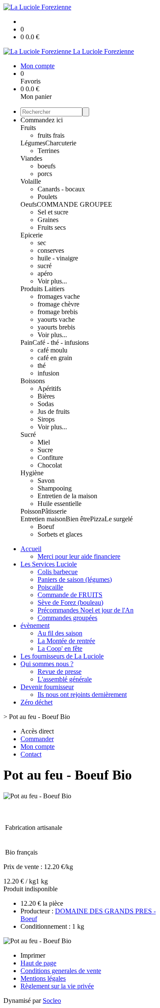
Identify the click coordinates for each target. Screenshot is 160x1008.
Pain (26, 342)
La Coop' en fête (60, 648)
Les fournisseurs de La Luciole (62, 656)
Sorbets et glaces (60, 534)
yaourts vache (56, 319)
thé (42, 365)
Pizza (97, 519)
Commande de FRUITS (70, 594)
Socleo (52, 1000)
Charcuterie (60, 143)
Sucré (28, 434)
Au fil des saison (60, 633)
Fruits (28, 127)
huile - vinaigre (58, 258)
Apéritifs (49, 388)
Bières (46, 396)
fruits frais (51, 135)
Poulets (47, 196)
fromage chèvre (58, 304)
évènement (34, 625)
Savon (46, 480)
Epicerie (31, 235)
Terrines (48, 150)
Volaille (30, 181)
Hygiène (32, 473)
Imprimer (32, 955)
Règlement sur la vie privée (57, 986)
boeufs (46, 166)
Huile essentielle (59, 503)
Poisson (30, 511)
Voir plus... (52, 281)
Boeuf (46, 526)
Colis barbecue (58, 571)
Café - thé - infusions (60, 342)
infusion (48, 373)
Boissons (32, 380)
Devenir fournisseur (47, 686)
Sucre (45, 449)
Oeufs (28, 204)
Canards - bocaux (61, 189)
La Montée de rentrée (66, 640)
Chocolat (50, 465)
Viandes (31, 158)
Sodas (46, 403)
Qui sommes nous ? (46, 663)
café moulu (52, 350)
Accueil (30, 548)
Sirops (46, 419)
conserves (51, 250)
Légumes (32, 143)
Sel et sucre (53, 212)
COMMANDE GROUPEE (74, 204)
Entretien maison (43, 519)
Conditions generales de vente (60, 970)
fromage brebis (58, 311)
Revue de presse (59, 671)
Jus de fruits (54, 411)
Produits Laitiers (42, 288)
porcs (45, 173)
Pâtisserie (54, 511)
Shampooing (55, 488)
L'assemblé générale (65, 679)
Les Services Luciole (48, 564)
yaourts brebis (56, 327)
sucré (45, 265)
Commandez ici (41, 120)
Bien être (78, 519)
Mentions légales (43, 978)
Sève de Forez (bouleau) (70, 602)
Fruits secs (52, 227)
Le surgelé (119, 519)
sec (42, 242)
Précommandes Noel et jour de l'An (86, 610)
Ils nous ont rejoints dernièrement (82, 694)
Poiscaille (50, 587)
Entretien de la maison (67, 496)
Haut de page (38, 963)
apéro (45, 273)
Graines (48, 219)
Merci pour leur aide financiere (79, 556)
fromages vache (59, 296)
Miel (44, 442)
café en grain (55, 357)
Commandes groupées (67, 617)
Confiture (50, 457)
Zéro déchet (36, 702)
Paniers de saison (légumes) (75, 579)
